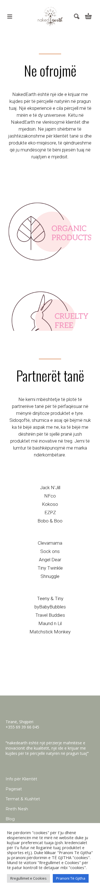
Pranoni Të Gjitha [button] (70, 878)
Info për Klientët (21, 778)
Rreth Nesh (17, 808)
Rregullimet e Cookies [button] (28, 878)
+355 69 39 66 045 (22, 727)
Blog (10, 818)
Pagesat (14, 788)
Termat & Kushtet (23, 798)
